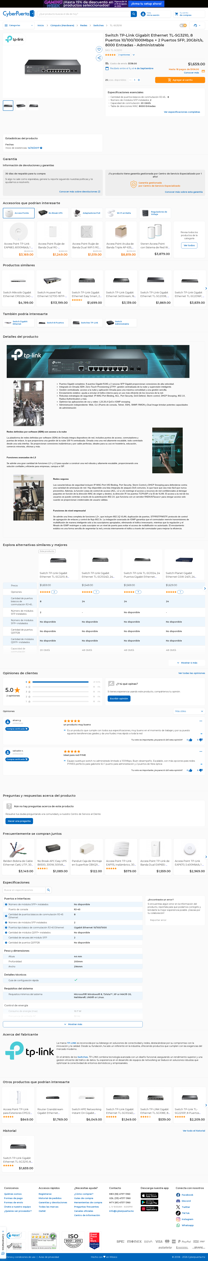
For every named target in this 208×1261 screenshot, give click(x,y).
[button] (73, 1241)
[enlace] (149, 1195)
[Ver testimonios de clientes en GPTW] (94, 1241)
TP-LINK (71, 1043)
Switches (83, 1057)
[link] (58, 564)
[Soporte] (197, 25)
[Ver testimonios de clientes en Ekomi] (44, 1241)
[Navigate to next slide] (204, 288)
